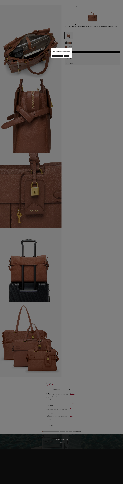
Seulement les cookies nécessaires (60, 55)
